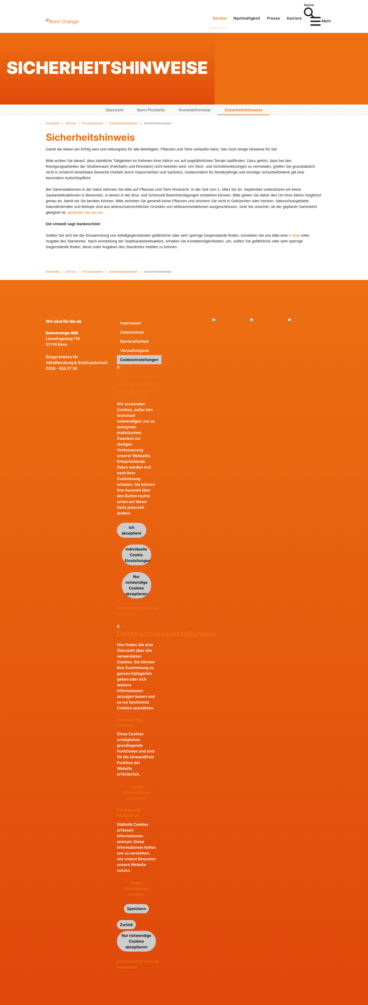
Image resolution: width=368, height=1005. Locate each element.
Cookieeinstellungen (139, 359)
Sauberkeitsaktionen (123, 123)
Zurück (126, 924)
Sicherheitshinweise (243, 110)
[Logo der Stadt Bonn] (229, 324)
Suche (309, 5)
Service (71, 123)
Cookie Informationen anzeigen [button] (136, 792)
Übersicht (114, 110)
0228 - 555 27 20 (61, 368)
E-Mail (294, 235)
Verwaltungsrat (134, 350)
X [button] (118, 367)
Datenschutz (132, 332)
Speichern (136, 908)
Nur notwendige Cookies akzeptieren (136, 585)
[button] (321, 5)
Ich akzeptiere (131, 530)
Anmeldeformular (194, 110)
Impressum (130, 323)
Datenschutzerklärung (137, 608)
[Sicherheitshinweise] (62, 21)
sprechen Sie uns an (85, 212)
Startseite (53, 123)
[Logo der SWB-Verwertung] (267, 324)
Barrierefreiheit (134, 341)
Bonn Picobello (151, 110)
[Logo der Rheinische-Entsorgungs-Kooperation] (305, 329)
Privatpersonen (92, 123)
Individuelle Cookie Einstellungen (137, 555)
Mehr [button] (321, 21)
